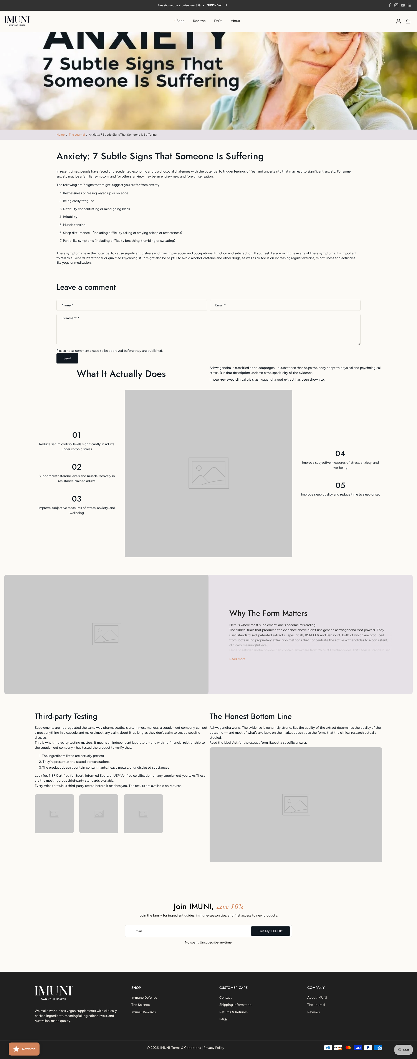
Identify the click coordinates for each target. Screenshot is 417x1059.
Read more (237, 659)
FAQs (218, 21)
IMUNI (165, 1048)
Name (67, 305)
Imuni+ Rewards (143, 1012)
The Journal (77, 134)
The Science (140, 1005)
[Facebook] (390, 5)
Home (60, 134)
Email (220, 305)
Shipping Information (235, 1005)
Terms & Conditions (186, 1048)
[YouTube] (403, 5)
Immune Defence (144, 997)
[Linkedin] (409, 5)
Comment (70, 318)
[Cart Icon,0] (408, 21)
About (235, 21)
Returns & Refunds (233, 1012)
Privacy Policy (214, 1048)
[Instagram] (396, 5)
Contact (225, 997)
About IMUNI (317, 997)
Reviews (199, 21)
